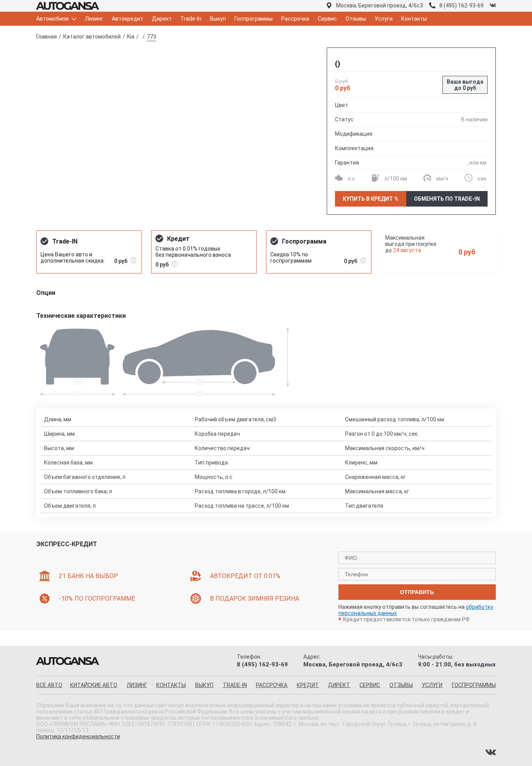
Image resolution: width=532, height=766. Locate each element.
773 (151, 36)
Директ (162, 19)
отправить (417, 592)
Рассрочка (295, 19)
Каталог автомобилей (92, 36)
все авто (49, 685)
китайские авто (93, 685)
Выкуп (218, 19)
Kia (130, 36)
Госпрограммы (253, 19)
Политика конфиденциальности (78, 736)
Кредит (308, 685)
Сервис (327, 19)
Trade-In (190, 19)
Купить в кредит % (370, 199)
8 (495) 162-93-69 (461, 5)
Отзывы (355, 19)
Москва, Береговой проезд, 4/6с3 (379, 5)
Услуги (384, 19)
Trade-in (235, 685)
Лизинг (94, 19)
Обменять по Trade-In (447, 199)
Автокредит (127, 19)
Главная (46, 36)
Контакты (414, 19)
